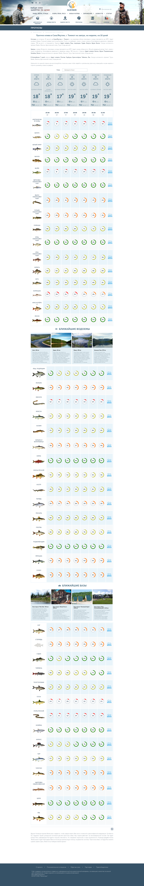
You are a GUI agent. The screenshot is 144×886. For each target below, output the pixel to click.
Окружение (87, 13)
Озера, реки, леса (59, 13)
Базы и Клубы (74, 13)
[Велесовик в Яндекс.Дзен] (39, 2)
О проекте (39, 867)
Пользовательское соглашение (56, 867)
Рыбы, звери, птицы (40, 13)
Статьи (109, 13)
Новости (99, 13)
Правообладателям (102, 867)
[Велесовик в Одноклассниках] (36, 2)
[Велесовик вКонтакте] (32, 2)
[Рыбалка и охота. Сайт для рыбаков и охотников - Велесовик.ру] (72, 5)
